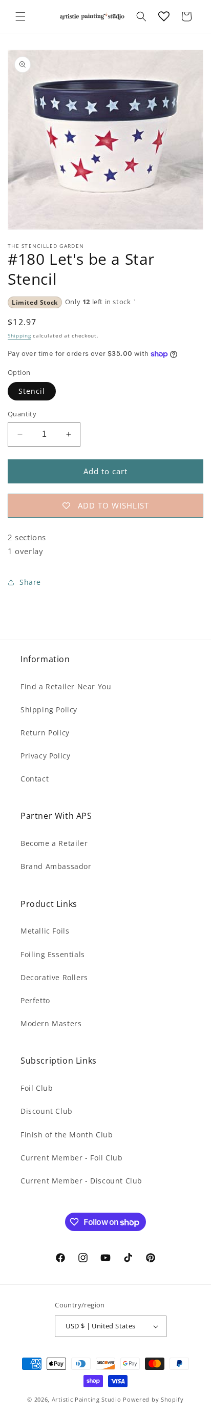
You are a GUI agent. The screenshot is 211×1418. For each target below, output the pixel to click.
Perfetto (35, 1000)
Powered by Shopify (153, 1399)
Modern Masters (50, 1023)
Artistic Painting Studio (86, 1399)
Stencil (31, 391)
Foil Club (36, 1088)
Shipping (19, 335)
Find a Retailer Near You (65, 686)
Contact (34, 779)
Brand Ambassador (56, 866)
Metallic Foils (44, 931)
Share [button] (30, 582)
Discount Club (46, 1111)
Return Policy (45, 732)
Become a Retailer (54, 843)
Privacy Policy (45, 755)
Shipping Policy (48, 709)
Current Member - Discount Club (81, 1181)
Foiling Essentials (52, 954)
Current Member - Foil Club (71, 1157)
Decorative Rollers (54, 977)
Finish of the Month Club (66, 1134)
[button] (20, 16)
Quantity (22, 413)
